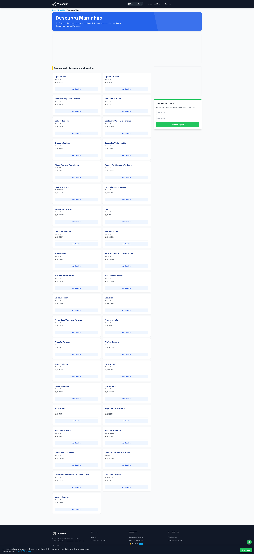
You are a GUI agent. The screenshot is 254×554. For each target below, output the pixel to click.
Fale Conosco (172, 537)
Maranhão (61, 10)
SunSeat (135, 544)
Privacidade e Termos (175, 540)
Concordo (246, 550)
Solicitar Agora (178, 125)
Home (54, 10)
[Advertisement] (127, 48)
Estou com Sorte (135, 4)
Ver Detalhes (76, 89)
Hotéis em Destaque (136, 540)
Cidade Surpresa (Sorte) (99, 540)
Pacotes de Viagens (136, 537)
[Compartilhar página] (249, 542)
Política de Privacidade (23, 551)
